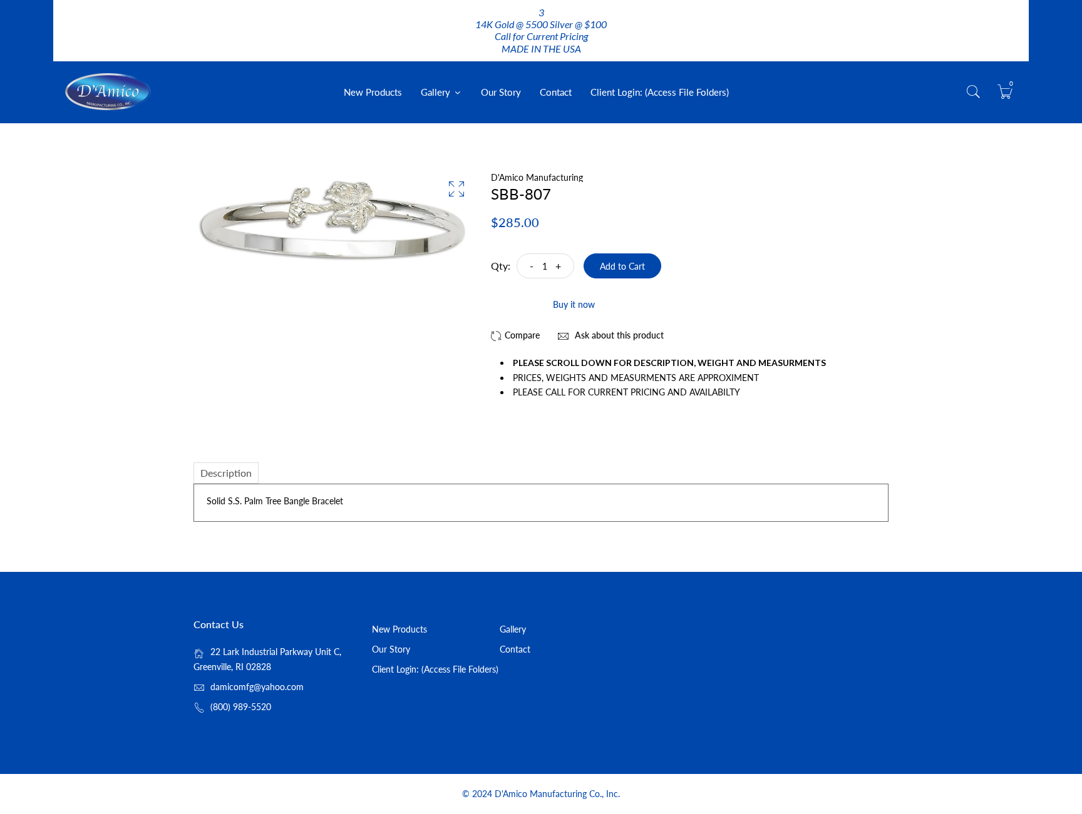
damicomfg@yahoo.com (257, 686)
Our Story (501, 92)
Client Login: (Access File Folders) (659, 92)
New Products (373, 92)
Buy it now (574, 304)
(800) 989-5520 (240, 706)
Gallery (437, 92)
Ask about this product (618, 335)
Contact (556, 92)
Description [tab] (226, 473)
